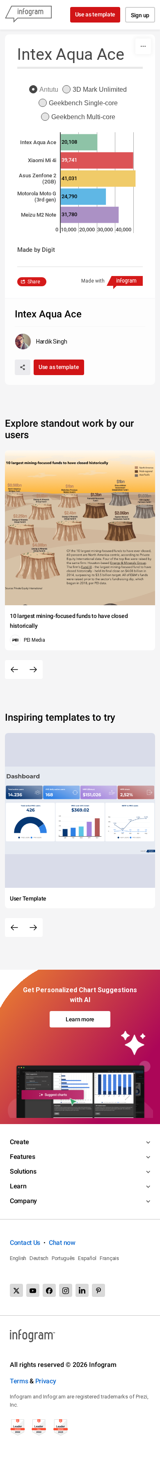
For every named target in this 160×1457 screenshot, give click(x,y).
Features (22, 1157)
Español (87, 1258)
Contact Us (25, 1243)
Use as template (95, 14)
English (18, 1258)
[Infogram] (28, 15)
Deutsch (39, 1258)
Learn (18, 1186)
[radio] (45, 90)
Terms (19, 1381)
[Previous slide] (14, 669)
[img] (79, 142)
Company (23, 1201)
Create (19, 1142)
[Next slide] (33, 669)
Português (63, 1258)
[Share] (22, 367)
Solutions (23, 1171)
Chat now (62, 1243)
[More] (143, 46)
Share (33, 282)
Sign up (140, 15)
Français (109, 1258)
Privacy (45, 1381)
